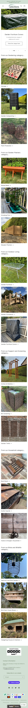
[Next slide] (18, 50)
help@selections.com (9, 668)
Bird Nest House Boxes (8, 610)
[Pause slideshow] (25, 50)
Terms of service (14, 702)
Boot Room (4, 481)
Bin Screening (5, 413)
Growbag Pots (5, 215)
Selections (7, 700)
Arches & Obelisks (7, 384)
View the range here (14, 43)
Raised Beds (5, 185)
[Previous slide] (9, 50)
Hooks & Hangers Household (10, 540)
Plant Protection (6, 146)
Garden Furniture (6, 284)
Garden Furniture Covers (9, 344)
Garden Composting (7, 116)
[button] (3, 6)
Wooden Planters (6, 245)
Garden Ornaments (7, 314)
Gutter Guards (5, 511)
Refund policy (24, 700)
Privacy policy (6, 702)
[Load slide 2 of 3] (14, 51)
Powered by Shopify (14, 700)
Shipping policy (22, 702)
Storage (3, 86)
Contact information (14, 704)
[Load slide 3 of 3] (16, 51)
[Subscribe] (22, 677)
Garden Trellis (5, 443)
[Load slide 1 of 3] (12, 51)
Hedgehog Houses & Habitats (10, 640)
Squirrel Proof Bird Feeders (9, 580)
